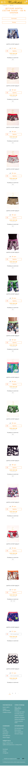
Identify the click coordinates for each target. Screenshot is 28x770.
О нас (4, 728)
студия (20, 758)
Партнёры (5, 732)
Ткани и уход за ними (19, 721)
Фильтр (14, 22)
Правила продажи (19, 717)
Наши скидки (6, 737)
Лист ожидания (19, 732)
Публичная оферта (20, 719)
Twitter (5, 751)
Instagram (5, 753)
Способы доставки (20, 712)
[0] (25, 2)
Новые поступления (6, 709)
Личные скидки (19, 733)
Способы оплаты (19, 713)
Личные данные (19, 728)
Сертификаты (6, 735)
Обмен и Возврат (19, 715)
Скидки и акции (7, 712)
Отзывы (5, 730)
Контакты (5, 733)
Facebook (5, 749)
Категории (14, 18)
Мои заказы (18, 730)
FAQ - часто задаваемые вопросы (18, 708)
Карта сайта (6, 707)
